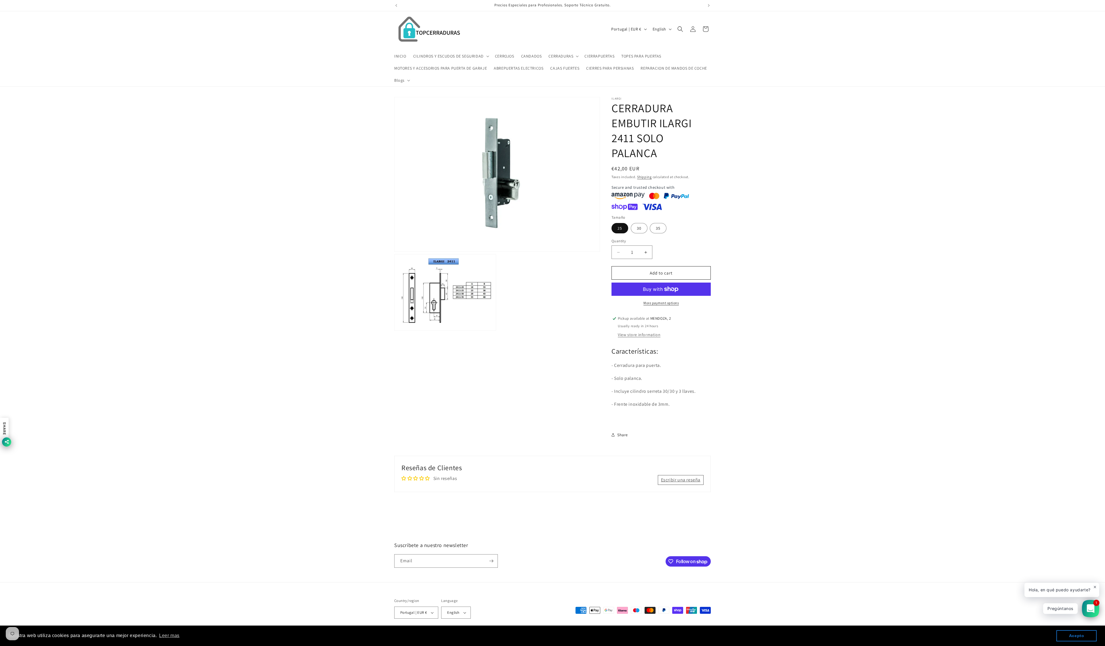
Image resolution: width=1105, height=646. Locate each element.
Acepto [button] (1076, 635)
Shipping (644, 177)
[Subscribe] (491, 561)
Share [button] (622, 434)
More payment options (661, 303)
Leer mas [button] (169, 635)
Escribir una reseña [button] (680, 480)
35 (658, 228)
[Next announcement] (708, 5)
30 (639, 228)
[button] (450, 56)
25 (620, 228)
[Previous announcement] (396, 5)
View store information (639, 334)
